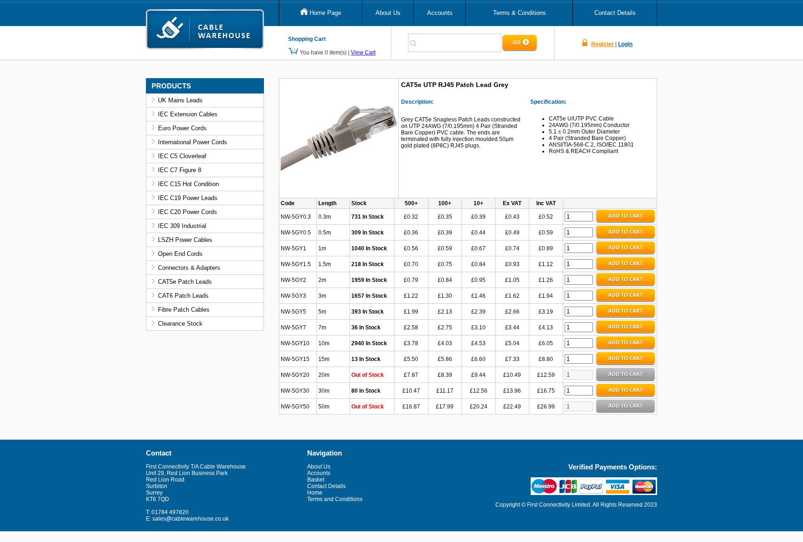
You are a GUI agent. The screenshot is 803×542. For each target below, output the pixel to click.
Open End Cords (180, 253)
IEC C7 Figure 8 (179, 170)
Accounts (440, 12)
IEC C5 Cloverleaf (182, 156)
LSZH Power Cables (185, 239)
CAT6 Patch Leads (183, 295)
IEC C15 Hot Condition (188, 184)
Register (602, 44)
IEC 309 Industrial (182, 225)
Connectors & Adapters (189, 267)
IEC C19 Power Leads (187, 197)
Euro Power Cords (182, 128)
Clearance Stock (180, 323)
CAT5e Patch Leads (185, 281)
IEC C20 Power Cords (187, 211)
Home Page (325, 12)
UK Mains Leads (180, 100)
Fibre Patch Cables (184, 309)
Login (625, 44)
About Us (388, 12)
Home (315, 492)
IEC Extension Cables (187, 114)
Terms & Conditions (519, 12)
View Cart (363, 52)
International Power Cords (192, 142)
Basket (315, 479)
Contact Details (615, 12)
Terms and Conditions (334, 499)
